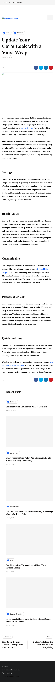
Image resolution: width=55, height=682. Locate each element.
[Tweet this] (41, 68)
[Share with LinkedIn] (46, 68)
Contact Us (6, 2)
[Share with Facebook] (36, 68)
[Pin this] (51, 68)
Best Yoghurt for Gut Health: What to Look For (26, 407)
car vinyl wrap (26, 128)
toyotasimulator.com (10, 676)
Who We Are (17, 2)
